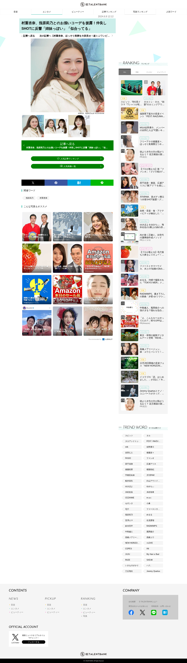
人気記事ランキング (69, 158)
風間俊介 (150, 532)
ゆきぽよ (129, 486)
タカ (148, 436)
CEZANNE (129, 498)
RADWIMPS (152, 526)
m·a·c (149, 498)
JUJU (127, 554)
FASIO (128, 458)
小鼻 (148, 503)
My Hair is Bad (153, 554)
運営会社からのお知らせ (138, 606)
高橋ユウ (150, 537)
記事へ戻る (29, 36)
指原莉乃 (29, 198)
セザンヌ (129, 503)
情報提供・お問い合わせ (161, 606)
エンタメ (47, 12)
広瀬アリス (151, 464)
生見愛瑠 (150, 520)
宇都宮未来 (130, 475)
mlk (126, 447)
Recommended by (95, 339)
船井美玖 (129, 481)
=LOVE (150, 543)
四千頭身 (129, 464)
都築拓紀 (150, 469)
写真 (85, 616)
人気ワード (171, 12)
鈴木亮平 (129, 526)
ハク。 (149, 565)
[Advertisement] (140, 35)
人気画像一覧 (70, 166)
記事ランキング (109, 12)
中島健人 (129, 532)
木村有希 (150, 492)
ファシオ (150, 458)
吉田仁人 (129, 453)
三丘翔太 (129, 571)
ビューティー (78, 12)
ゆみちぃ (150, 486)
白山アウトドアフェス (155, 481)
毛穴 (127, 509)
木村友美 (129, 492)
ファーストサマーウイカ (155, 509)
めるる (149, 515)
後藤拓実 (129, 469)
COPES (128, 549)
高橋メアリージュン (133, 537)
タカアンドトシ (131, 441)
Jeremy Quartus (153, 571)
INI (148, 549)
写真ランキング (140, 12)
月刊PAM (150, 475)
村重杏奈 (43, 198)
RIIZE (127, 560)
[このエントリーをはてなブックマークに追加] (79, 183)
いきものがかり (131, 565)
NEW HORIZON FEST (133, 543)
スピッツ (129, 436)
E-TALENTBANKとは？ (148, 602)
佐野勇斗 (150, 447)
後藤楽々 (150, 453)
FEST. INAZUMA (154, 441)
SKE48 (150, 560)
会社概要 (132, 602)
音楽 (16, 12)
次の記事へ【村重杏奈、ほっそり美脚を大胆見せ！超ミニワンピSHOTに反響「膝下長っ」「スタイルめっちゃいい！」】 (77, 36)
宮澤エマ (129, 520)
